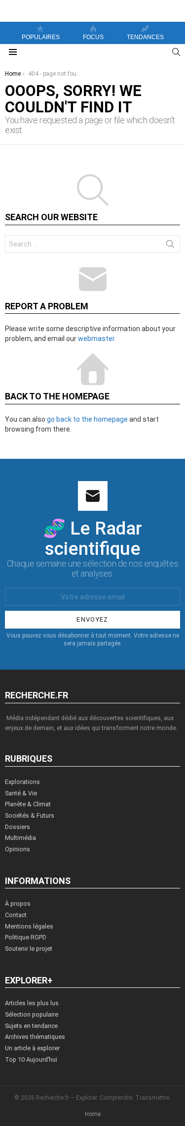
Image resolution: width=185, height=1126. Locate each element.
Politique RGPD (25, 937)
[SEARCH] (176, 52)
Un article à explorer (32, 1048)
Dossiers (17, 827)
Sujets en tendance (31, 1025)
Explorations (22, 781)
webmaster (96, 339)
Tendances (145, 37)
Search (170, 246)
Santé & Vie (21, 793)
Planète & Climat (28, 804)
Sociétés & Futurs (29, 815)
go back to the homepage (87, 419)
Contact (16, 915)
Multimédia (20, 837)
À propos (18, 903)
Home (93, 1114)
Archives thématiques (35, 1036)
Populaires (41, 37)
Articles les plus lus (32, 1003)
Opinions (17, 849)
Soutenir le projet (28, 948)
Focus (93, 37)
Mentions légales (29, 926)
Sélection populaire (31, 1014)
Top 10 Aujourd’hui (31, 1059)
